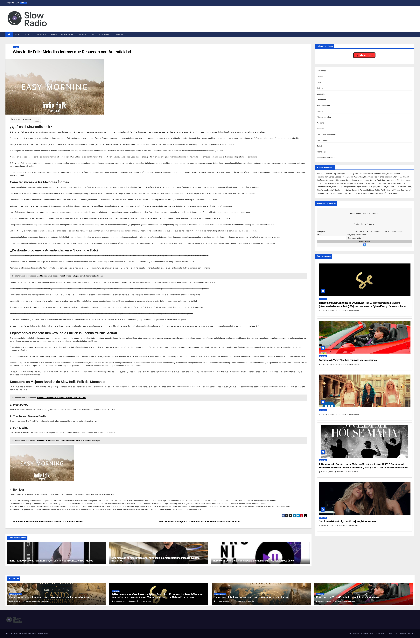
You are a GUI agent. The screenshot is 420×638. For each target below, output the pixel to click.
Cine (92, 34)
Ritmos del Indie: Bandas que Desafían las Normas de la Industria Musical (48, 521)
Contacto (118, 34)
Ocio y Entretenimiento (327, 134)
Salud (54, 34)
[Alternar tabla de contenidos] (35, 120)
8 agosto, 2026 (327, 456)
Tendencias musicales (326, 157)
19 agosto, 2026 (327, 295)
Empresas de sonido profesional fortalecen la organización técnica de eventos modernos (155, 559)
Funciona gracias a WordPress (15, 633)
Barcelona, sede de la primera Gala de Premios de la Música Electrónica (253, 560)
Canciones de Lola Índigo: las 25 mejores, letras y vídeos (347, 506)
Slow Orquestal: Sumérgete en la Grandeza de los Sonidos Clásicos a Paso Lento (197, 521)
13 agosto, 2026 (327, 399)
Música (16, 47)
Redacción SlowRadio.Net (348, 295)
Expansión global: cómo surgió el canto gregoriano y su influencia (251, 597)
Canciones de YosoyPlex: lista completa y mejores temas (348, 344)
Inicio (17, 34)
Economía (41, 34)
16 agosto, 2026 (222, 601)
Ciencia (320, 76)
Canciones (104, 34)
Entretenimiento (324, 105)
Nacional (321, 123)
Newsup (34, 633)
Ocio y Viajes (67, 34)
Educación (321, 100)
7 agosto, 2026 (327, 510)
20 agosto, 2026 (18, 601)
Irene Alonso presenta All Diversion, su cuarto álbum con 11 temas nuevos (51, 560)
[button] (413, 34)
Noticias (29, 34)
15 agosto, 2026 (327, 349)
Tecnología (321, 152)
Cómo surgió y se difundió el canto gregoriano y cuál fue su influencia (49, 597)
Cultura (82, 34)
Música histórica (324, 117)
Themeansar (44, 633)
